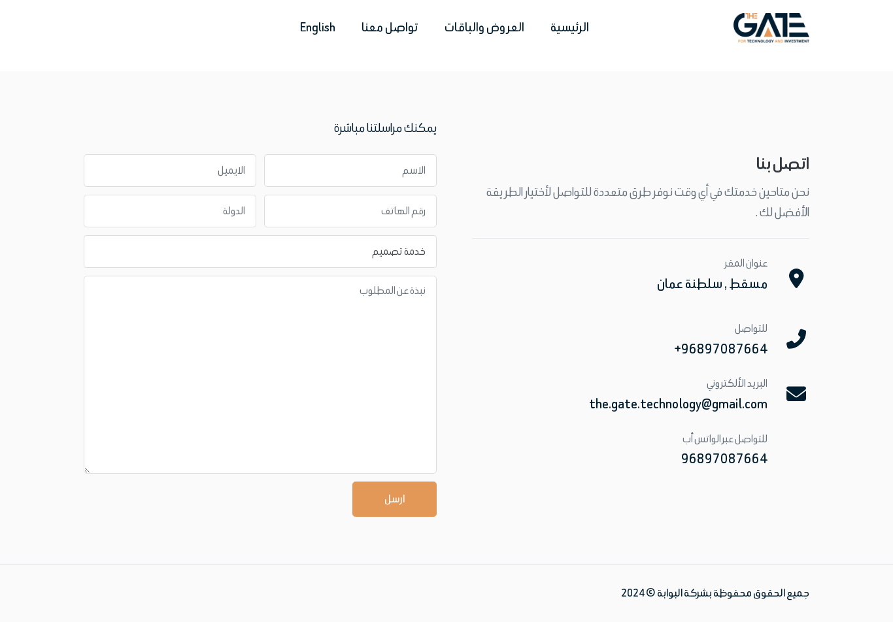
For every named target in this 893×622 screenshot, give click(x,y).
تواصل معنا (390, 27)
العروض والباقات (484, 27)
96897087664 (724, 458)
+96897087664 (720, 348)
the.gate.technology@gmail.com (678, 403)
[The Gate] (771, 27)
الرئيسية (569, 27)
